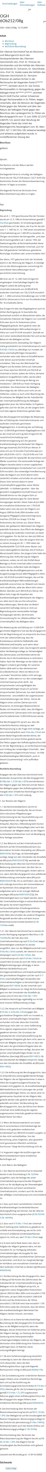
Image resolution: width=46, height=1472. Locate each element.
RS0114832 (5, 1066)
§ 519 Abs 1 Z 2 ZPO (16, 1392)
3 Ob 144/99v (6, 1217)
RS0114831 (34, 1056)
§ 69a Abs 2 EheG (33, 732)
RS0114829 (14, 985)
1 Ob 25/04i (31, 1429)
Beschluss (9, 41)
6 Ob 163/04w (32, 1174)
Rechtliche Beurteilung (15, 46)
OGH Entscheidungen (27, 3)
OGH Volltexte (41, 3)
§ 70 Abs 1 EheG (21, 1223)
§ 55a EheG (33, 941)
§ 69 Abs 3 (5, 1012)
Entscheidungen (9, 3)
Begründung (10, 43)
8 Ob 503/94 (38, 1214)
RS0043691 (37, 1403)
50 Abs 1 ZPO (9, 1442)
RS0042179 (37, 1369)
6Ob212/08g (11, 1468)
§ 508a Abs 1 (6, 781)
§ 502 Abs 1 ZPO (11, 795)
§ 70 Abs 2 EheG (30, 1237)
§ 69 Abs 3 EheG (7, 349)
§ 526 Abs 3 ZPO (20, 781)
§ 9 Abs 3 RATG (36, 1422)
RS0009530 (5, 1270)
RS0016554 (5, 853)
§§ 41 (35, 1412)
